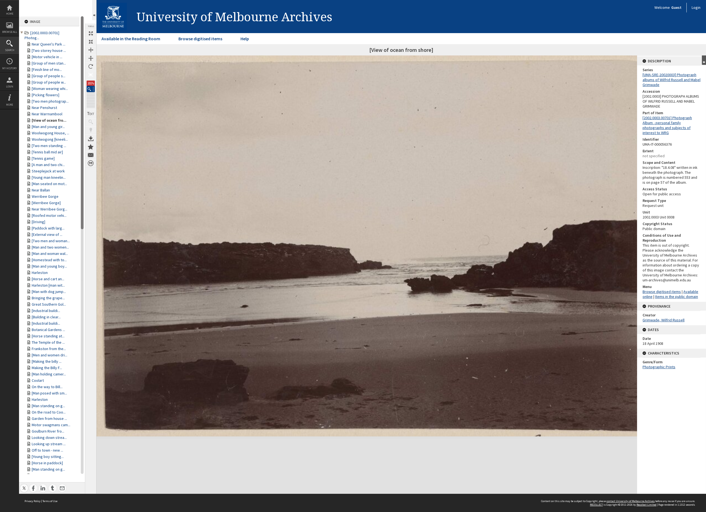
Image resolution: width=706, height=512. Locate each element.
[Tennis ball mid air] (47, 152)
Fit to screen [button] (90, 42)
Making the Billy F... (47, 367)
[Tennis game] (43, 158)
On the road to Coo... (49, 412)
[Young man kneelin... (49, 177)
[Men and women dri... (49, 355)
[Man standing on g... (48, 405)
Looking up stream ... (49, 443)
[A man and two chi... (48, 164)
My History (9, 68)
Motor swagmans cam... (51, 424)
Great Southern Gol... (49, 304)
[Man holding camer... (49, 374)
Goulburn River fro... (48, 431)
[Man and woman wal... (50, 253)
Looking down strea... (49, 437)
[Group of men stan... (49, 63)
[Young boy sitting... (48, 456)
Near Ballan (41, 190)
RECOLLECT (596, 504)
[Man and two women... (50, 247)
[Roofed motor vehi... (49, 215)
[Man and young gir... (48, 126)
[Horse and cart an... (48, 278)
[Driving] (38, 221)
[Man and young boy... (49, 266)
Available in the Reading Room (130, 38)
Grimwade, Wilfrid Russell (663, 320)
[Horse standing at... (48, 336)
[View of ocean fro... (49, 120)
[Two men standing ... (49, 145)
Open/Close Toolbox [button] (94, 10)
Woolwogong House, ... (50, 132)
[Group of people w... (49, 82)
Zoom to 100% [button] (90, 75)
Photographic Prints (659, 366)
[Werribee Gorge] (46, 202)
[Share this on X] (24, 485)
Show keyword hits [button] (90, 122)
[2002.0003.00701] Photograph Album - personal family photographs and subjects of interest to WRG (667, 125)
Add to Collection (90, 147)
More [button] (9, 104)
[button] (91, 89)
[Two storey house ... (49, 50)
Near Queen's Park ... (48, 44)
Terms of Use (49, 501)
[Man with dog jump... (49, 291)
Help (244, 38)
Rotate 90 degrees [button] (90, 66)
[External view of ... (47, 234)
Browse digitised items (200, 38)
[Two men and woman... (51, 240)
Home (9, 13)
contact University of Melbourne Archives (630, 501)
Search (9, 50)
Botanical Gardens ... (48, 329)
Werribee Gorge (45, 196)
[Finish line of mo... (47, 69)
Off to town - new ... (47, 450)
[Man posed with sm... (49, 393)
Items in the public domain (676, 296)
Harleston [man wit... (48, 285)
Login (9, 86)
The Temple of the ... (48, 342)
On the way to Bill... (47, 386)
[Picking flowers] (45, 94)
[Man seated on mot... (49, 183)
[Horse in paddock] (47, 462)
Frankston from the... (49, 348)
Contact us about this (90, 155)
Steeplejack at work (48, 171)
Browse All (9, 32)
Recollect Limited (646, 504)
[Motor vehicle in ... (47, 56)
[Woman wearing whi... (50, 88)
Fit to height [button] (90, 58)
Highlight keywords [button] (90, 130)
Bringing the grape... (48, 297)
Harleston (40, 272)
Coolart (38, 380)
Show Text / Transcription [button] (90, 114)
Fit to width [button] (90, 50)
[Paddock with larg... (48, 228)
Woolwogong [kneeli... (50, 139)
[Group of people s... (48, 75)
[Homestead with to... (49, 259)
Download (90, 138)
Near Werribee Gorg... (49, 209)
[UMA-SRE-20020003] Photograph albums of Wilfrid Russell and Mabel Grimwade (671, 79)
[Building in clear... (46, 316)
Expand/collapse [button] (704, 60)
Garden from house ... (49, 418)
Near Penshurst (44, 107)
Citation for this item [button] (90, 163)
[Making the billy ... (46, 361)
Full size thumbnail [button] (90, 33)
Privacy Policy (33, 501)
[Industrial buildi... (46, 310)
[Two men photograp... (50, 101)
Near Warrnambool (47, 113)
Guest (676, 7)
